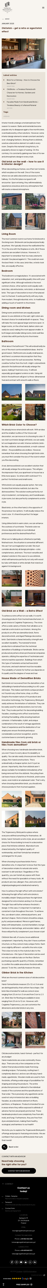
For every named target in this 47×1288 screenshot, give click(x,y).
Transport (8, 1202)
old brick (6, 116)
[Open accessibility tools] (3, 1284)
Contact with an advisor (19, 1171)
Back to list (13, 1147)
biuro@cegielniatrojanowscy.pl (23, 1231)
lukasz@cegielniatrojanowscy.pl (23, 1254)
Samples (14, 1196)
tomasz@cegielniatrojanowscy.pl (23, 1242)
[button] (17, 1278)
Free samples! (23, 1284)
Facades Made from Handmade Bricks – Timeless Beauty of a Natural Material (23, 105)
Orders (7, 1196)
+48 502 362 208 (26, 1239)
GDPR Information (30, 1271)
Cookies (19, 1271)
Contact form (10, 1208)
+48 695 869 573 (26, 1250)
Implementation (37, 1275)
